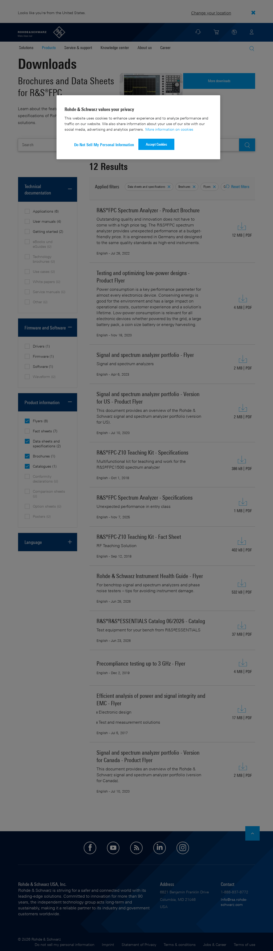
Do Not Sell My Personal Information (104, 144)
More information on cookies (169, 129)
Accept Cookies (156, 144)
